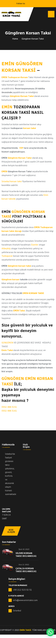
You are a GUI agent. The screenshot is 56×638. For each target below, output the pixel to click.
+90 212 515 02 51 (22, 590)
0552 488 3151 (9, 407)
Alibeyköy (6, 248)
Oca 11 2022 (23, 564)
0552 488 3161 (9, 411)
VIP (21, 148)
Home (15, 39)
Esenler (34, 244)
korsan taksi (29, 128)
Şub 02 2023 (23, 549)
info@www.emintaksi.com (25, 600)
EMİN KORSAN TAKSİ (33, 293)
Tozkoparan (7, 256)
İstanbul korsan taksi (12, 181)
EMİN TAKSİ (25, 630)
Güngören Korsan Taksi (20, 158)
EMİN (7, 107)
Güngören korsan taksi (19, 266)
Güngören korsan (10, 279)
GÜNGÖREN (7, 342)
